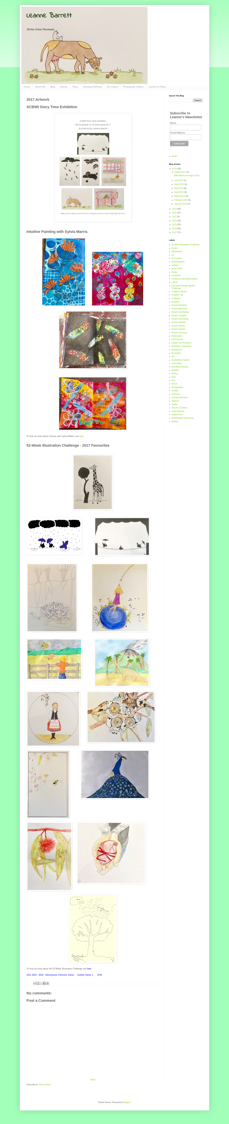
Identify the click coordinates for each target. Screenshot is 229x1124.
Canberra (175, 275)
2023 (174, 209)
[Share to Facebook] (44, 983)
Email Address (177, 132)
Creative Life (177, 295)
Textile (174, 404)
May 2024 (179, 188)
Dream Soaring (178, 322)
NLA (173, 380)
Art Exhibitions (178, 262)
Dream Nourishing (179, 319)
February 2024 (181, 200)
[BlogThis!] (38, 983)
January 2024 (180, 204)
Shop (75, 86)
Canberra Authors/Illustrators (184, 279)
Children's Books (179, 291)
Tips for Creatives (179, 408)
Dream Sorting (178, 326)
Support (175, 401)
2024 (174, 168)
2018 (174, 228)
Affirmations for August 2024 (186, 175)
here (81, 436)
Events (63, 86)
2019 (174, 224)
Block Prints (176, 268)
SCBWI (174, 390)
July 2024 (179, 180)
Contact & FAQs (157, 86)
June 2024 (179, 184)
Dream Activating (179, 305)
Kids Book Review (179, 367)
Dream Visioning (179, 332)
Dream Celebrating (180, 312)
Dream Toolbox (178, 329)
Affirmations (176, 251)
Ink (172, 356)
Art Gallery (112, 86)
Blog (52, 86)
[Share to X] (41, 983)
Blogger (126, 1102)
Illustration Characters (181, 346)
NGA (173, 377)
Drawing (175, 302)
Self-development (179, 397)
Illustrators (176, 353)
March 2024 (180, 196)
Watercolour (177, 414)
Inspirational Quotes (180, 360)
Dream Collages (178, 315)
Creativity (175, 298)
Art (172, 255)
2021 (174, 216)
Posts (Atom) (44, 1084)
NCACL (175, 373)
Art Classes (176, 258)
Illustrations (176, 350)
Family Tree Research (181, 343)
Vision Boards (177, 411)
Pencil (174, 384)
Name (173, 123)
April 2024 (179, 192)
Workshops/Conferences (182, 418)
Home (27, 86)
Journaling (176, 363)
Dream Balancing (179, 308)
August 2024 (180, 172)
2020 (174, 220)
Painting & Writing (92, 86)
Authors (175, 265)
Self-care (175, 394)
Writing (174, 421)
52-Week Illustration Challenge (185, 244)
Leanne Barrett (49, 15)
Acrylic (174, 248)
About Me (40, 86)
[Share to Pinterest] (47, 983)
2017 (174, 232)
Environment (177, 339)
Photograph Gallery (133, 86)
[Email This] (34, 983)
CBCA (174, 282)
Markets (175, 370)
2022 (174, 213)
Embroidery (176, 336)
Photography (177, 387)
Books (174, 272)
